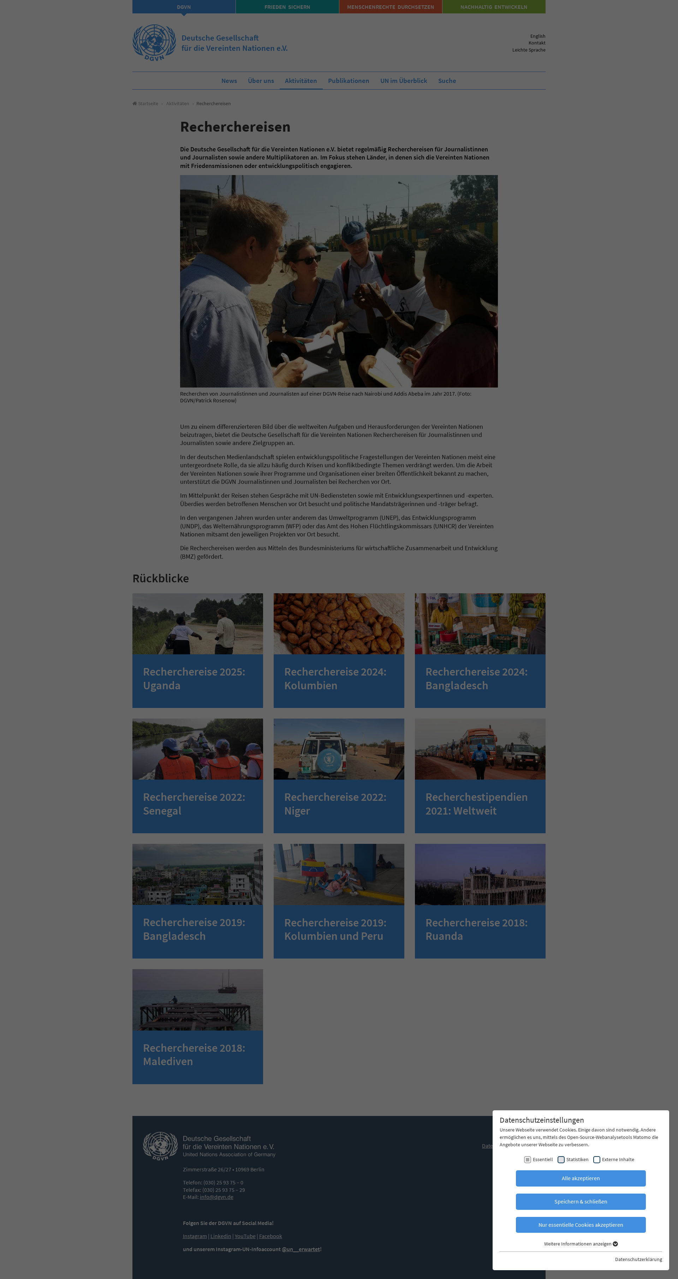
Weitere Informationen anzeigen (578, 1244)
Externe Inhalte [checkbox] (618, 1159)
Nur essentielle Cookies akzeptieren (581, 1224)
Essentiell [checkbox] (543, 1159)
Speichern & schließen (580, 1201)
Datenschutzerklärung (638, 1259)
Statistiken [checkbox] (577, 1159)
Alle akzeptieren (581, 1178)
